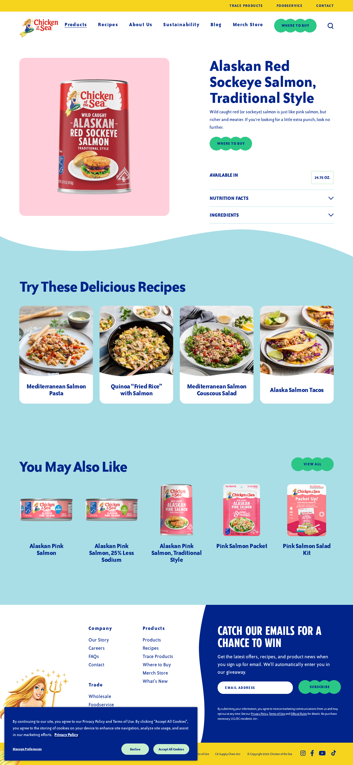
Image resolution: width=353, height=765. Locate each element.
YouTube (322, 753)
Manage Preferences (27, 749)
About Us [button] (140, 24)
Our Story (99, 640)
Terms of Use (277, 714)
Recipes (108, 24)
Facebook (312, 753)
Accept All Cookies (171, 749)
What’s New (155, 681)
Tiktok (334, 753)
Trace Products (246, 6)
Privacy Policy (259, 714)
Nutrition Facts (229, 198)
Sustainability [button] (181, 24)
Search (331, 26)
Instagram (303, 753)
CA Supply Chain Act (227, 754)
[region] (100, 734)
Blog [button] (216, 24)
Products (152, 640)
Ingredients (224, 215)
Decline (135, 749)
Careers (97, 648)
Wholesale (100, 696)
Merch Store (248, 24)
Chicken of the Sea (38, 27)
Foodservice (290, 6)
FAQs (94, 656)
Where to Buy (157, 664)
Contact (325, 6)
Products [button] (76, 24)
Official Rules (299, 714)
